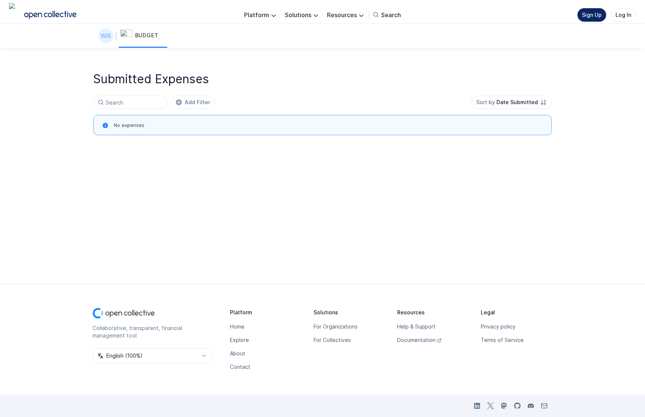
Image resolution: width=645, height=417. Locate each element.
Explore (239, 340)
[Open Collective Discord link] (531, 406)
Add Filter (197, 102)
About (237, 353)
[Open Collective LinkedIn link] (477, 406)
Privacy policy (498, 326)
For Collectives (332, 340)
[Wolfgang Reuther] (107, 35)
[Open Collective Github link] (517, 406)
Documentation (416, 340)
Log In (623, 15)
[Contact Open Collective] (544, 406)
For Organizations (336, 326)
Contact (240, 367)
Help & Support (416, 326)
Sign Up (592, 15)
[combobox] (511, 102)
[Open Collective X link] (490, 406)
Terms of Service (502, 340)
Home (237, 326)
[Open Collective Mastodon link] (504, 406)
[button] (143, 36)
